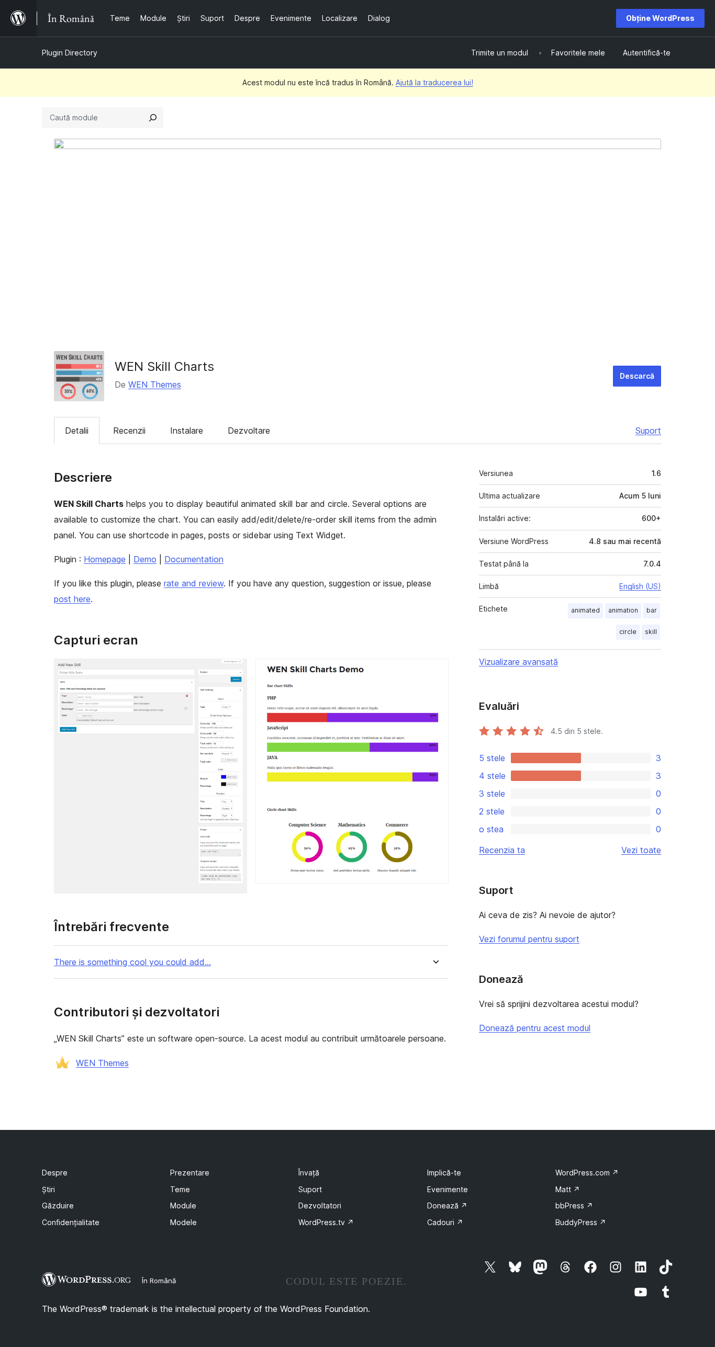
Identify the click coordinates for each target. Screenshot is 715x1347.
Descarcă (637, 375)
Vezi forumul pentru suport (529, 939)
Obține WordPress (660, 18)
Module (183, 1205)
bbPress (574, 1205)
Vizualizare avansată (518, 661)
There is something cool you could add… (132, 962)
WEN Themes (154, 384)
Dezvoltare (249, 430)
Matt (567, 1189)
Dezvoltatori (319, 1205)
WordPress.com (587, 1172)
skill (651, 632)
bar (651, 610)
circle (627, 632)
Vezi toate (641, 850)
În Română (159, 1280)
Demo (145, 559)
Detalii (76, 430)
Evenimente (447, 1189)
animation (623, 610)
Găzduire (58, 1205)
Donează (447, 1205)
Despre (55, 1172)
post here (72, 599)
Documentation (194, 559)
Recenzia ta (502, 850)
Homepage (105, 559)
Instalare (186, 430)
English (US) (640, 586)
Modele (183, 1222)
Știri (48, 1189)
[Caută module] (152, 117)
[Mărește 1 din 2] (233, 672)
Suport (648, 430)
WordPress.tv (326, 1222)
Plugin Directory (69, 52)
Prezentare (189, 1172)
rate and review (194, 583)
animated (585, 610)
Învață (308, 1172)
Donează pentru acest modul (534, 1028)
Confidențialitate (70, 1222)
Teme (180, 1189)
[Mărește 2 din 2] (434, 672)
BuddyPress (580, 1222)
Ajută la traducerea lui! (434, 82)
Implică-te (444, 1172)
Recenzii (129, 430)
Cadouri (445, 1222)
